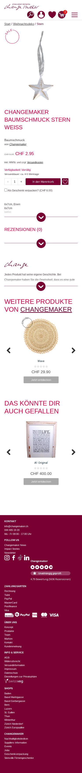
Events (8, 746)
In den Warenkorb (43, 181)
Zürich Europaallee (14, 727)
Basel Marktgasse (14, 697)
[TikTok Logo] (20, 559)
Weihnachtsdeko (23, 24)
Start (7, 24)
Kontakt (8, 642)
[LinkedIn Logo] (26, 559)
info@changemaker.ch (16, 526)
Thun (7, 716)
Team (7, 634)
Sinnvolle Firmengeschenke (19, 758)
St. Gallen (9, 712)
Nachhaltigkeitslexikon (16, 738)
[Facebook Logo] (13, 559)
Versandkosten (35, 162)
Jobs (7, 750)
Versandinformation (14, 665)
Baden (7, 693)
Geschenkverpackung (16, 754)
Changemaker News (15, 545)
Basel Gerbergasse (14, 701)
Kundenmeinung (12, 646)
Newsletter (10, 552)
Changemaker (17, 144)
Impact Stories (12, 548)
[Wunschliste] (52, 15)
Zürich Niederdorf (13, 723)
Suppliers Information (15, 742)
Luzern (8, 708)
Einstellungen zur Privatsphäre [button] (20, 676)
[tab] (23, 230)
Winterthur (9, 720)
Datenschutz (11, 673)
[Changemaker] (41, 6)
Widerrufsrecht (12, 661)
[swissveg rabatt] (13, 682)
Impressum (10, 669)
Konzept (8, 627)
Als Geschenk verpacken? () (29, 190)
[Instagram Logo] (7, 559)
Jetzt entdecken (41, 379)
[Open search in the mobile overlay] (29, 14)
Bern (6, 704)
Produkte (9, 631)
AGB (6, 657)
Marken (8, 638)
